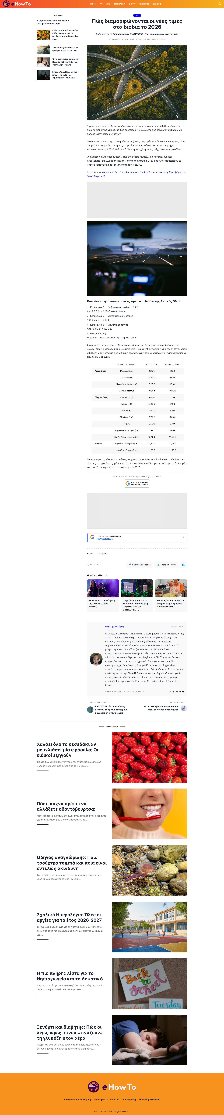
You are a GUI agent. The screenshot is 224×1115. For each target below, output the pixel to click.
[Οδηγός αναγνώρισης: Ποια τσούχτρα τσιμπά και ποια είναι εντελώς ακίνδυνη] (149, 870)
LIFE (137, 15)
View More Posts (178, 626)
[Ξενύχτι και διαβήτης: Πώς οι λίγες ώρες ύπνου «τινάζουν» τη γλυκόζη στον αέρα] (149, 1040)
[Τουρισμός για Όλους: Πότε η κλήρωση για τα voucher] (43, 49)
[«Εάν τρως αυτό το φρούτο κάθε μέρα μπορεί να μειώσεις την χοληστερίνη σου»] (43, 35)
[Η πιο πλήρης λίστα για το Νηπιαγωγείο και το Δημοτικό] (149, 983)
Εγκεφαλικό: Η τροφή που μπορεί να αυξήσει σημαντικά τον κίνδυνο (64, 75)
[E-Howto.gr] (17, 4)
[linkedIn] (183, 565)
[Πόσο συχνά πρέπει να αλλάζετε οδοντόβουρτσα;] (149, 814)
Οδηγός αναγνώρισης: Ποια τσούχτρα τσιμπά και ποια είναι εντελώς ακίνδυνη (72, 863)
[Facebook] (173, 691)
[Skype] (183, 691)
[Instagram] (176, 691)
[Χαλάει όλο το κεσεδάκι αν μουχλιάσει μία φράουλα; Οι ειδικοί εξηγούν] (149, 757)
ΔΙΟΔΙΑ (103, 554)
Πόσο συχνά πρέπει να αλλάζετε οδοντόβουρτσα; (66, 806)
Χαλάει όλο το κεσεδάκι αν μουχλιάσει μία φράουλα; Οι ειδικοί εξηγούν (67, 750)
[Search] (219, 4)
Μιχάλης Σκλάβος (158, 39)
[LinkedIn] (179, 691)
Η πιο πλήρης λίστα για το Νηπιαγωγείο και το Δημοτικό (70, 976)
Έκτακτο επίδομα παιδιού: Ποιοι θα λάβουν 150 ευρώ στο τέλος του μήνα (65, 62)
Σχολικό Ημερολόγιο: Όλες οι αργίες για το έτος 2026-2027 (69, 917)
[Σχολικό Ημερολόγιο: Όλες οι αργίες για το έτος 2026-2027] (149, 927)
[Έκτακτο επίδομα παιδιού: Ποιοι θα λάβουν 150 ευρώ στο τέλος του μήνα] (43, 62)
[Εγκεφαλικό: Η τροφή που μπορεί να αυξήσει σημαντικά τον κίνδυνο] (43, 75)
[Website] (170, 691)
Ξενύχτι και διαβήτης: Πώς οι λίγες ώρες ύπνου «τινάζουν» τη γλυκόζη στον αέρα (70, 1032)
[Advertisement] (137, 200)
